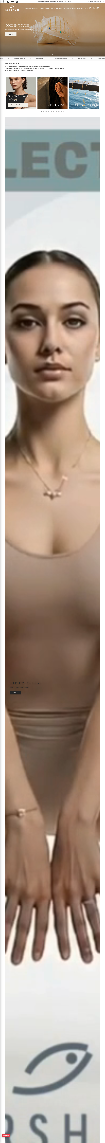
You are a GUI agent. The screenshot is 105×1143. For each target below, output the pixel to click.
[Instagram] (8, 1)
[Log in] (94, 8)
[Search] (91, 8)
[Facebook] (3, 1)
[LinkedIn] (17, 1)
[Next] (97, 94)
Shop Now (21, 34)
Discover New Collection (18, 105)
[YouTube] (12, 1)
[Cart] (98, 8)
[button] (49, 54)
